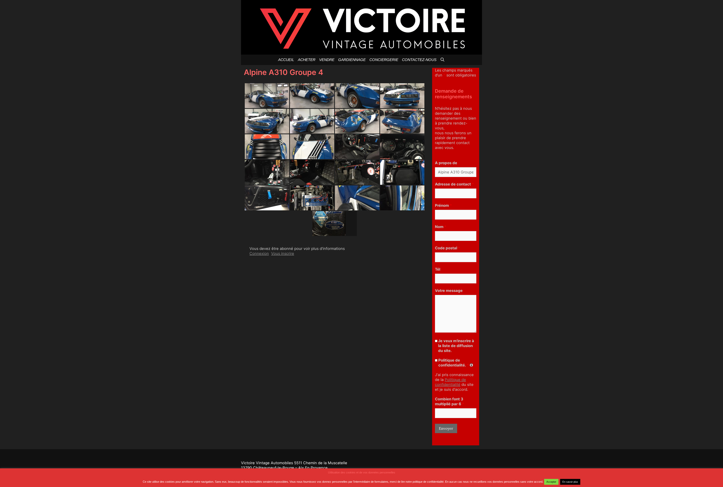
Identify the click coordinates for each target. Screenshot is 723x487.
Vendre (326, 60)
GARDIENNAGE (352, 60)
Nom (440, 226)
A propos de (446, 163)
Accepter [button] (551, 481)
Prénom (443, 205)
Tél (437, 269)
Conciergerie (383, 60)
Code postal (447, 248)
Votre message (449, 290)
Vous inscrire (282, 253)
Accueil (286, 60)
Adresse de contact (454, 184)
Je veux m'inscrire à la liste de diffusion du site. (456, 346)
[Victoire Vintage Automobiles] (361, 27)
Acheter (306, 60)
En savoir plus (570, 481)
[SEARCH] (442, 60)
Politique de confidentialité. (453, 362)
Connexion (259, 253)
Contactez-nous (419, 60)
